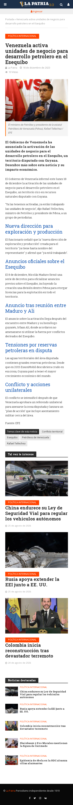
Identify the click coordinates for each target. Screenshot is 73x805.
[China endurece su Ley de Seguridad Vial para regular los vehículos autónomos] (36, 478)
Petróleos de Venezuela (35, 437)
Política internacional (22, 36)
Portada (9, 19)
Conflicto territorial (52, 431)
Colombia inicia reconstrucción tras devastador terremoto (29, 650)
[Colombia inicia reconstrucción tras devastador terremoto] (36, 616)
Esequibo (12, 437)
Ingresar (37, 11)
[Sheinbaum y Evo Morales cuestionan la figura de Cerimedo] (11, 743)
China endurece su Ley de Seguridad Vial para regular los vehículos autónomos (36, 513)
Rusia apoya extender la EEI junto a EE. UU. (32, 582)
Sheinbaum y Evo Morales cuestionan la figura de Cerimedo (43, 744)
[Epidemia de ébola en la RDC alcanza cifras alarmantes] (11, 760)
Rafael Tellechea (16, 443)
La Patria (12, 67)
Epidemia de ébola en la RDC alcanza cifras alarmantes (43, 762)
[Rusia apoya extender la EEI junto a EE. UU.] (36, 550)
